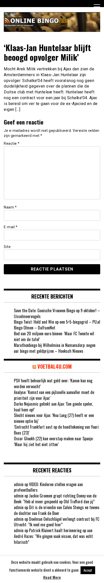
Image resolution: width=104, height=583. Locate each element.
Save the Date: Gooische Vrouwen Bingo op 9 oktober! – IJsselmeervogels (57, 313)
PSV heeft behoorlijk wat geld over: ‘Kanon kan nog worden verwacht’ (53, 383)
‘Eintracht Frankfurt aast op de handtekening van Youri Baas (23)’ (56, 430)
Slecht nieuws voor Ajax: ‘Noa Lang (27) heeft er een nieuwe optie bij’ (54, 418)
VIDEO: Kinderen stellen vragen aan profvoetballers (48, 487)
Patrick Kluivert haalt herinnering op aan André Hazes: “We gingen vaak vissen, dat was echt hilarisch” (53, 536)
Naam (10, 207)
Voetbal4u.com (54, 366)
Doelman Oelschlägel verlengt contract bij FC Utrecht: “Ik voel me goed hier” (56, 522)
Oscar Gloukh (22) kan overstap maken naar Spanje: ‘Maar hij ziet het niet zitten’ (53, 441)
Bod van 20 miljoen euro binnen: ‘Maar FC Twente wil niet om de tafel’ (54, 336)
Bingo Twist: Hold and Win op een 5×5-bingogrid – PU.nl (57, 322)
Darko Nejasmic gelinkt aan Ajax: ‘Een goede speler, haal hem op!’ (53, 407)
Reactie (12, 143)
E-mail (10, 227)
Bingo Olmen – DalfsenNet (34, 328)
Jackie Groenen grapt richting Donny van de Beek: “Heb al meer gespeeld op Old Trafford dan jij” (55, 499)
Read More (52, 577)
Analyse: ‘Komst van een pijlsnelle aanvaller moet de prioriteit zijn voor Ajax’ (54, 395)
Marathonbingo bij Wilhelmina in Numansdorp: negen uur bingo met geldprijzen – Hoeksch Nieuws (54, 348)
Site (7, 247)
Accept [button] (88, 570)
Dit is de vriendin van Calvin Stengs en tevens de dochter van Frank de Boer (56, 510)
